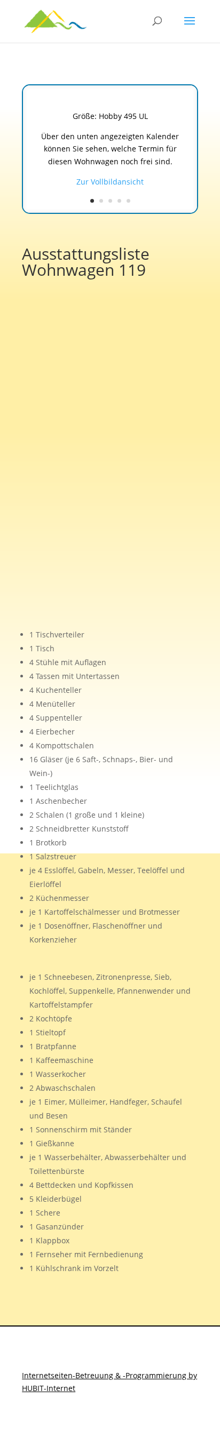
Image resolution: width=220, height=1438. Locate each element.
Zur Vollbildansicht (110, 182)
